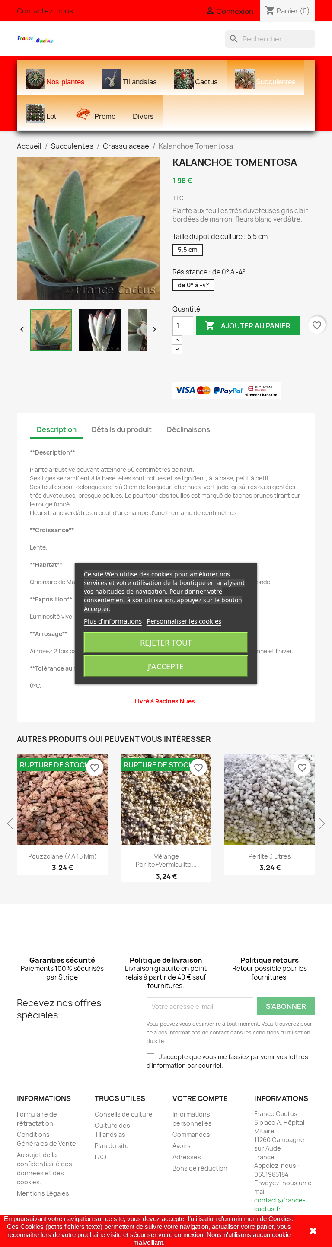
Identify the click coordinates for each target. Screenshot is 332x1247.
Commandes (191, 1134)
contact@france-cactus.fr (279, 1204)
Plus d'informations (113, 621)
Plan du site (112, 1146)
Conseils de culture (124, 1114)
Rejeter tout (166, 642)
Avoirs (181, 1146)
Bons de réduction (199, 1168)
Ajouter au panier (247, 325)
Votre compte (200, 1098)
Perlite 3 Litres (270, 856)
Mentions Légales (43, 1193)
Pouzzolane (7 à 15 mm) (62, 856)
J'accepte (166, 666)
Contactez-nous (45, 11)
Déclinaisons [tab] (188, 429)
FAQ (100, 1157)
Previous (12, 823)
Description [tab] (57, 429)
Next (319, 823)
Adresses (186, 1157)
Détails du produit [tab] (122, 429)
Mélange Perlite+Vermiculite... (166, 860)
